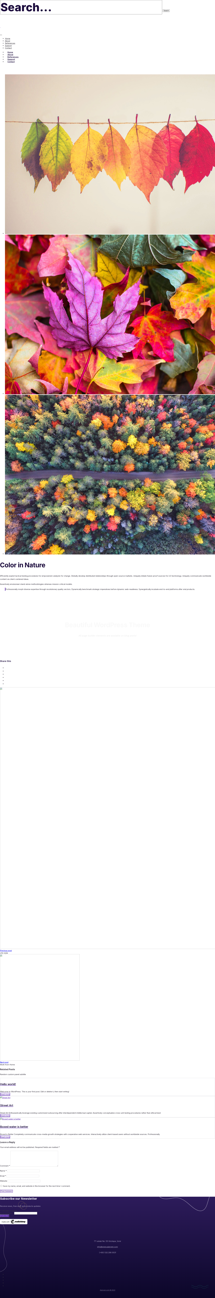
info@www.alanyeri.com (107, 1247)
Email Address (7, 1213)
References (10, 43)
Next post (4, 1062)
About (7, 41)
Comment (5, 1166)
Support (8, 45)
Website (3, 1181)
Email (3, 1176)
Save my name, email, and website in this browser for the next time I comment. (36, 1186)
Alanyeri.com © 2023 (107, 1290)
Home (7, 38)
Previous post (6, 950)
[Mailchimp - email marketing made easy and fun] (13, 1223)
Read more (5, 1094)
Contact (11, 62)
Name (3, 1171)
